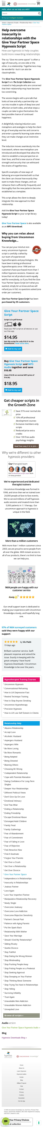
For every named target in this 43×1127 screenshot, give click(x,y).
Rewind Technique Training (16, 697)
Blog (21, 1080)
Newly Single (10, 903)
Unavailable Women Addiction (17, 1005)
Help (21, 1086)
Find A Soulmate (11, 854)
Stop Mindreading (12, 960)
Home (21, 1065)
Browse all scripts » (13, 1015)
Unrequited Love (11, 1009)
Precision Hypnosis (13, 709)
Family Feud (9, 825)
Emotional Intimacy (13, 801)
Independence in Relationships (18, 878)
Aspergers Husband (13, 740)
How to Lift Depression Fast (16, 692)
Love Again (9, 891)
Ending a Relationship (14, 809)
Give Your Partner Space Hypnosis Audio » (21, 1027)
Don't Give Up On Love (14, 797)
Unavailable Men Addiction (16, 1001)
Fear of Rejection (12, 846)
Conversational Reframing (16, 688)
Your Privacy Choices (19, 1120)
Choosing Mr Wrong (13, 769)
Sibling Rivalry (10, 944)
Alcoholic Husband (12, 736)
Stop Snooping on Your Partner (18, 977)
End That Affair (11, 805)
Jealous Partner (11, 887)
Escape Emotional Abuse (15, 817)
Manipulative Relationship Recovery (20, 899)
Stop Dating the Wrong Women (18, 956)
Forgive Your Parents (13, 858)
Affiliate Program (21, 1083)
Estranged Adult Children (15, 821)
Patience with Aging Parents (16, 923)
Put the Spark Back (13, 927)
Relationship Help (12, 723)
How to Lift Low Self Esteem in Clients (21, 713)
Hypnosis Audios (21, 1074)
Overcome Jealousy (13, 907)
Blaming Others (11, 765)
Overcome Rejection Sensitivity (18, 915)
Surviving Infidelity (12, 993)
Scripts (21, 1077)
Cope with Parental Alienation (17, 777)
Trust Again (9, 997)
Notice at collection (12, 1124)
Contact (21, 1089)
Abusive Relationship (13, 728)
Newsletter (21, 1098)
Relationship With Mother (15, 932)
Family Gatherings (12, 829)
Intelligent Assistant (16, 18)
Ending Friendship (12, 813)
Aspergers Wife (11, 744)
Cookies (21, 1095)
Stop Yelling (9, 989)
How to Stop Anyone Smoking (17, 701)
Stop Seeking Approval (14, 972)
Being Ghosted (11, 761)
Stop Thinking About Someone (17, 981)
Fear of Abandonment (13, 833)
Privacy (21, 1092)
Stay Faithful (10, 952)
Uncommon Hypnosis (14, 684)
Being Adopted (10, 757)
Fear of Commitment (13, 838)
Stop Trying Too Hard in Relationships (21, 985)
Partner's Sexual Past (14, 919)
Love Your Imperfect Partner (17, 895)
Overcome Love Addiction (15, 911)
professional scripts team (20, 473)
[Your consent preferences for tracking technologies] (39, 1123)
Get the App (21, 1101)
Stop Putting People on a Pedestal (19, 968)
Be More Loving (11, 748)
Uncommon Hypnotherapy (16, 705)
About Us (21, 1068)
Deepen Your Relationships (16, 788)
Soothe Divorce (11, 948)
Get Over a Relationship (15, 866)
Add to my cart (14, 349)
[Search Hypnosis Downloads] (39, 13)
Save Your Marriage (13, 936)
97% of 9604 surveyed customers (19, 627)
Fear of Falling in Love (14, 842)
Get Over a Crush (12, 862)
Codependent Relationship (16, 773)
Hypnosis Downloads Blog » (14, 1038)
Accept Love (10, 732)
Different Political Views (15, 793)
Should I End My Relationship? (18, 940)
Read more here (21, 343)
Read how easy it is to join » (26, 446)
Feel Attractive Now (13, 850)
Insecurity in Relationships (16, 882)
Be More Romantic (12, 753)
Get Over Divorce (12, 870)
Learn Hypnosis (21, 1071)
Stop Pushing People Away (16, 964)
